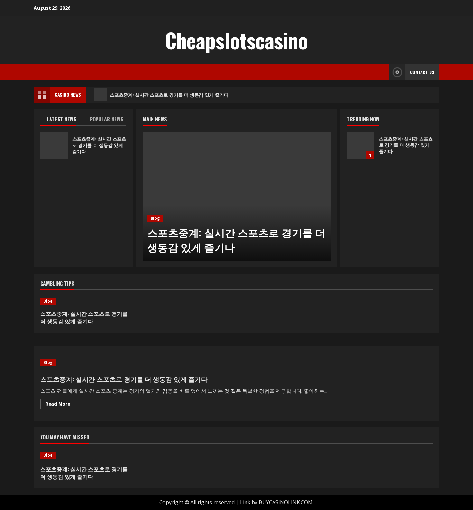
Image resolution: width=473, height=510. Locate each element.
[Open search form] (383, 72)
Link (245, 502)
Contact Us (422, 72)
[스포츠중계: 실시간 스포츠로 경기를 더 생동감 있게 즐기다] (237, 196)
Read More (60, 404)
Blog (155, 218)
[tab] (61, 120)
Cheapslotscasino (236, 40)
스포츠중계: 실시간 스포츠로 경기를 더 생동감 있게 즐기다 (169, 94)
